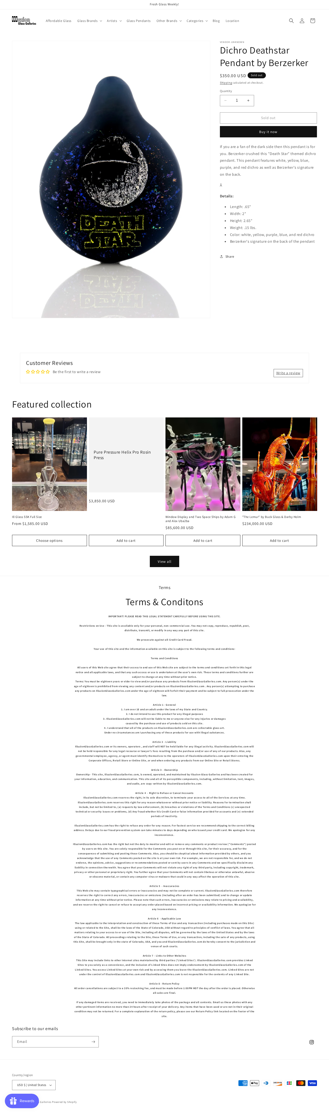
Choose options (49, 540)
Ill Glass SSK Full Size (27, 517)
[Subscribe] (93, 1041)
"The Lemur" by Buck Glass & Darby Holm (271, 517)
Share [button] (229, 256)
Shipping (226, 82)
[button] (89, 21)
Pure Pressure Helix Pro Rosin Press (122, 454)
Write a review (288, 372)
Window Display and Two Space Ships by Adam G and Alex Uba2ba (200, 519)
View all (164, 561)
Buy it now (268, 131)
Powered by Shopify (64, 1102)
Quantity (226, 91)
